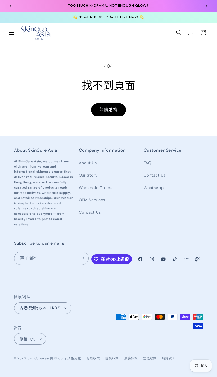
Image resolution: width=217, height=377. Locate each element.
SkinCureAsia (38, 358)
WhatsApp (154, 187)
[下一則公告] (206, 6)
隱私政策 (112, 358)
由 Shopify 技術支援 (65, 358)
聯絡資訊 (169, 358)
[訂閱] (82, 258)
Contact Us (90, 212)
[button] (12, 33)
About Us (88, 162)
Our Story (88, 175)
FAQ (147, 162)
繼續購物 (108, 109)
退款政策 (93, 358)
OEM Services (92, 200)
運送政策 (150, 358)
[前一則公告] (10, 6)
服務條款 (131, 358)
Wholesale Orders (95, 187)
